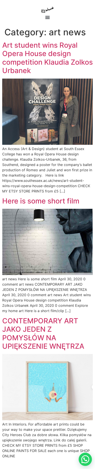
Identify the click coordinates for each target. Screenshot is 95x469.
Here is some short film (40, 201)
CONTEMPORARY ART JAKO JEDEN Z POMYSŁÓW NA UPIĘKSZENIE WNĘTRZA (43, 333)
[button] (47, 17)
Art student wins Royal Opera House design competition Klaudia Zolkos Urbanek (47, 58)
